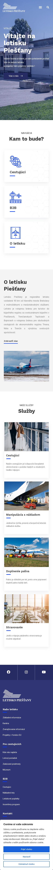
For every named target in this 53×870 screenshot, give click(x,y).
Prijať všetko (26, 849)
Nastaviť (26, 856)
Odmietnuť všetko (26, 864)
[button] (40, 7)
